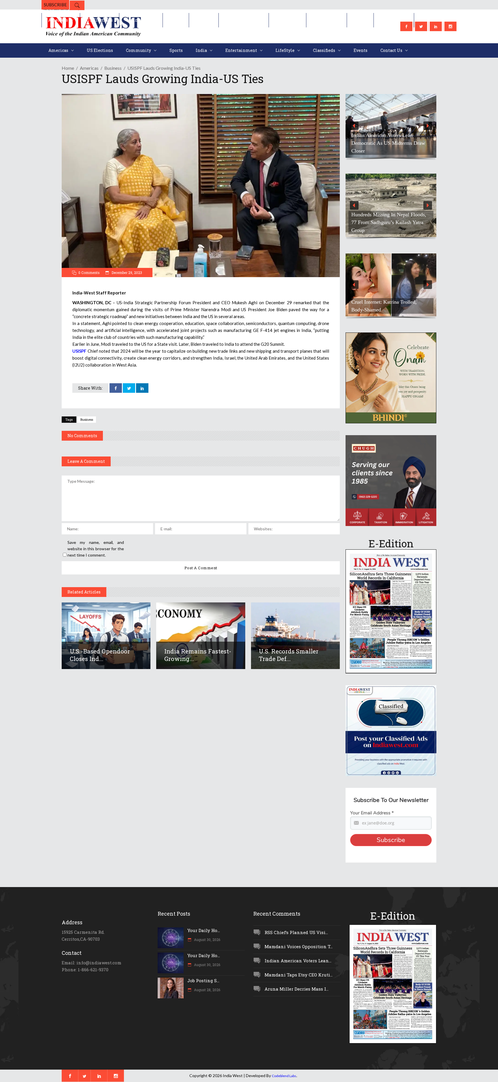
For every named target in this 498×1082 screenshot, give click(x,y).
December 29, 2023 (126, 272)
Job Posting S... (203, 980)
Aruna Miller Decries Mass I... (297, 989)
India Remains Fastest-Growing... (197, 655)
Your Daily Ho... (203, 930)
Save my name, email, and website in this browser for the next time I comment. (95, 548)
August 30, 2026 (206, 939)
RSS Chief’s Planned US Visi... (296, 932)
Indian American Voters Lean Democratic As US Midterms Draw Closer (388, 143)
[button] (391, 126)
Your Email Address (372, 813)
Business (113, 68)
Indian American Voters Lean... (298, 960)
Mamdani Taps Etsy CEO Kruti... (299, 975)
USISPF (79, 351)
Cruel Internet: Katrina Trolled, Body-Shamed (384, 306)
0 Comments (89, 272)
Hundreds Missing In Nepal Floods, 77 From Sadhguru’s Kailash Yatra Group (388, 222)
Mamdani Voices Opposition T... (299, 946)
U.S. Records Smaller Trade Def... (288, 655)
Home (68, 68)
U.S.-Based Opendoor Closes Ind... (100, 655)
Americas (89, 68)
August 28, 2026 (206, 989)
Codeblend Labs (284, 1076)
